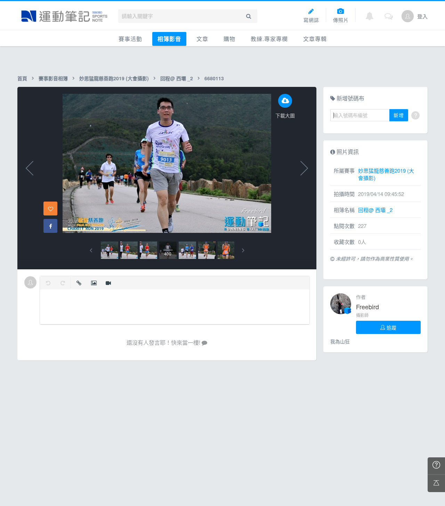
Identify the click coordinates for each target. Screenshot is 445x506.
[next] (243, 250)
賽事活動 (130, 39)
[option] (109, 250)
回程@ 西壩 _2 (176, 78)
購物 (229, 39)
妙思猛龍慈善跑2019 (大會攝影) (114, 78)
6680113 (214, 78)
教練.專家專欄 (269, 39)
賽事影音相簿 (53, 78)
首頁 (22, 78)
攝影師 (362, 315)
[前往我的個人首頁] (408, 16)
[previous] (91, 250)
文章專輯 (315, 39)
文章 (202, 39)
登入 (422, 16)
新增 (399, 115)
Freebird (367, 306)
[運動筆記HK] (64, 16)
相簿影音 (169, 39)
